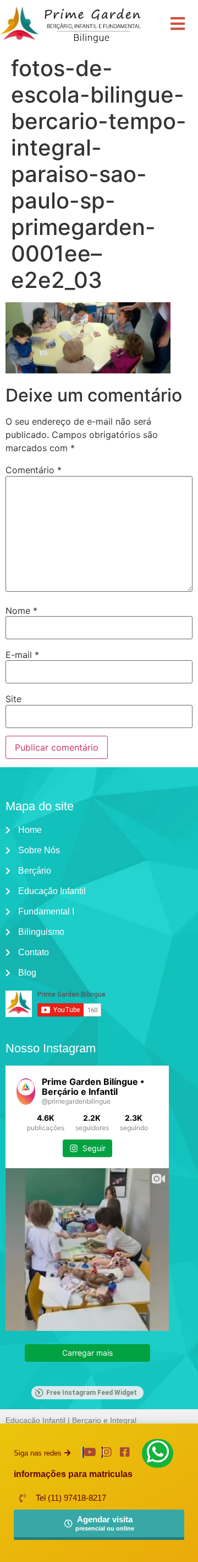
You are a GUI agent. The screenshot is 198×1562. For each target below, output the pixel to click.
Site (13, 698)
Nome (21, 610)
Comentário (34, 470)
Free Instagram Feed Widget (91, 1393)
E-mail (22, 654)
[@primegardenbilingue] (26, 1091)
